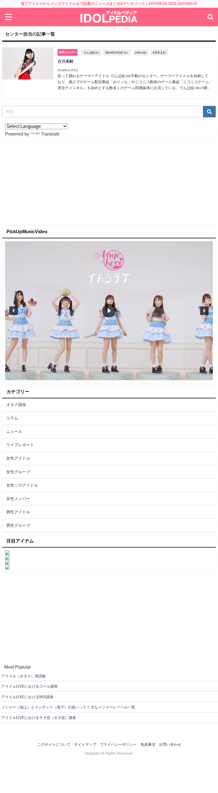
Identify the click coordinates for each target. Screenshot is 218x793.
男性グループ (18, 525)
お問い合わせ (170, 744)
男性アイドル (18, 512)
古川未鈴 (66, 61)
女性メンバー (18, 499)
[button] (13, 310)
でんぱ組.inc (91, 52)
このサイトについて (53, 744)
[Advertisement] (109, 183)
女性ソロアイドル (22, 485)
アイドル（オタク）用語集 (23, 676)
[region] (109, 310)
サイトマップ (85, 744)
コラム (12, 418)
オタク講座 (16, 405)
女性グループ (18, 472)
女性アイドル (18, 458)
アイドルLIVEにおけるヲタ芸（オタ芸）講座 (38, 718)
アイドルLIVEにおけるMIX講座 (27, 697)
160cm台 (140, 52)
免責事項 (148, 744)
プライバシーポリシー (118, 744)
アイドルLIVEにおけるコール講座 (29, 686)
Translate (50, 134)
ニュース (14, 431)
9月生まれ (159, 52)
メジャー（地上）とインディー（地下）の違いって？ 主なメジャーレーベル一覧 (68, 707)
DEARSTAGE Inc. (117, 52)
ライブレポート (20, 445)
